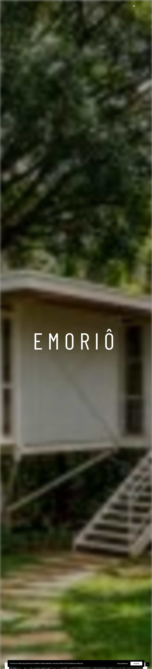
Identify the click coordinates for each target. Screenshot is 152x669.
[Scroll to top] (147, 664)
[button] (133, 6)
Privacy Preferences (122, 663)
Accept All (136, 663)
